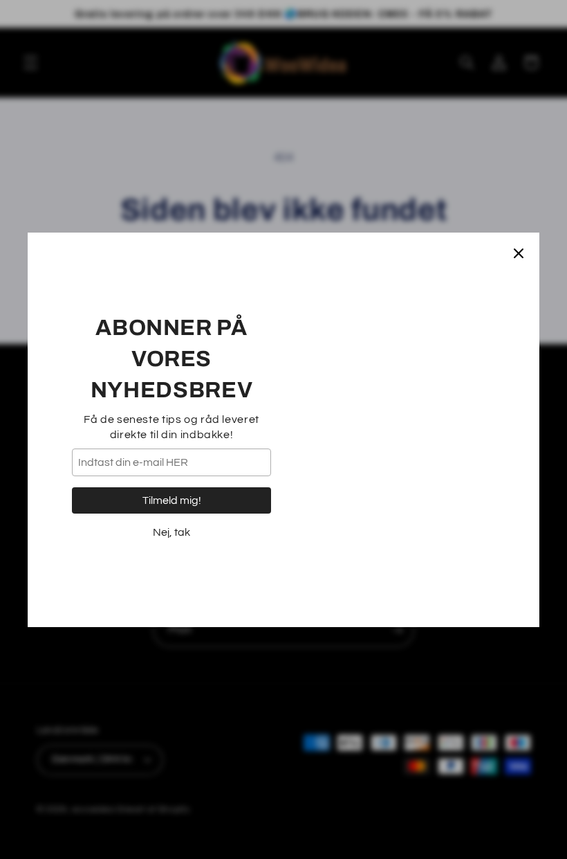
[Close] (518, 253)
